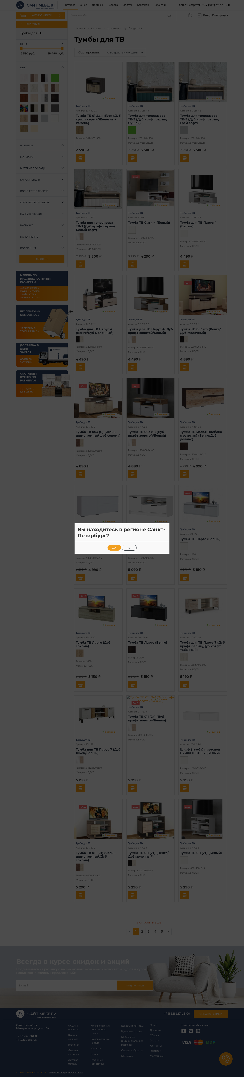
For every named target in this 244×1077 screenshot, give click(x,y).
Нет (129, 547)
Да (114, 547)
